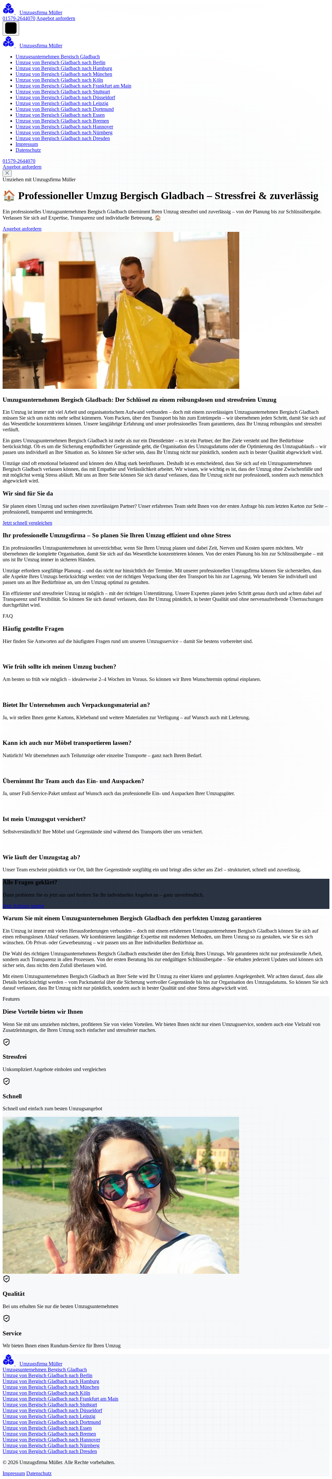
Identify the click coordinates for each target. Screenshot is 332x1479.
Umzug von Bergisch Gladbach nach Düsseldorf (65, 97)
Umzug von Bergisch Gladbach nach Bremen (62, 121)
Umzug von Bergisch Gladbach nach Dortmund (65, 109)
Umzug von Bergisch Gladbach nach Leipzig (62, 103)
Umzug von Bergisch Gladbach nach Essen (60, 115)
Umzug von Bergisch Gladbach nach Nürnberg (64, 132)
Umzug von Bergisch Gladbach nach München (64, 74)
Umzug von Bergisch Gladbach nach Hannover (64, 126)
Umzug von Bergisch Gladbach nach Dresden (63, 138)
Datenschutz (28, 150)
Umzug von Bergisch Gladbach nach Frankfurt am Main (73, 86)
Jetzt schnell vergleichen (27, 523)
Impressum (27, 144)
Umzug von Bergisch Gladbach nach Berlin (60, 62)
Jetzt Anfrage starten (23, 906)
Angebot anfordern (55, 18)
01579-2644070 (19, 18)
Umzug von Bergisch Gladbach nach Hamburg (64, 68)
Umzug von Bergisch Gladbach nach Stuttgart (63, 91)
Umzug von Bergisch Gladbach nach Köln (59, 80)
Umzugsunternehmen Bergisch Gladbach (58, 56)
